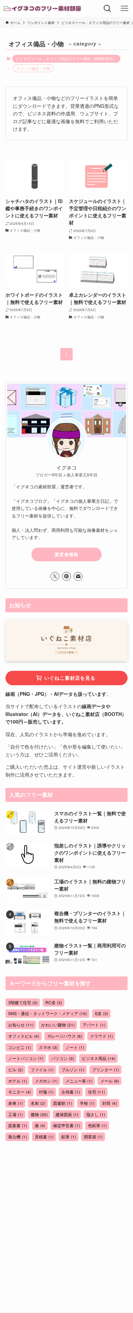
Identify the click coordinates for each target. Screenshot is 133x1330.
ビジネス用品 (98, 1058)
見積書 (44, 1136)
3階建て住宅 (23, 1002)
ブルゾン (72, 1069)
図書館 (62, 1103)
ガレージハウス (64, 1036)
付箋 (46, 1092)
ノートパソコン (25, 1058)
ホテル (17, 1081)
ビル (15, 1069)
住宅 (96, 1092)
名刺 (38, 1103)
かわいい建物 (58, 1024)
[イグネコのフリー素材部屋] (46, 8)
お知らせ (20, 1024)
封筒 (109, 1103)
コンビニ (19, 1047)
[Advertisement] (66, 1217)
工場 (15, 1114)
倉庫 (15, 1103)
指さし (95, 1114)
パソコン (62, 1058)
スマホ (48, 1047)
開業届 (93, 1136)
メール (109, 1081)
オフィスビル (23, 1036)
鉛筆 (68, 1136)
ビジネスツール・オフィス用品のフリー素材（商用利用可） (66, 58)
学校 (87, 1103)
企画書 (70, 1092)
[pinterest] (66, 576)
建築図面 (67, 1114)
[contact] (78, 576)
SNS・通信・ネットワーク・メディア (47, 1013)
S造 (101, 1013)
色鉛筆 (97, 1125)
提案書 (17, 1125)
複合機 (17, 1136)
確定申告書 (66, 1125)
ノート (74, 1047)
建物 (39, 1114)
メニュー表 (78, 1081)
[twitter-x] (54, 576)
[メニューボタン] (124, 8)
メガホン (46, 1081)
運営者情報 (66, 554)
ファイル (42, 1069)
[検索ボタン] (107, 8)
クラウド (101, 1036)
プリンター (105, 1069)
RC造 (53, 1002)
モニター (19, 1092)
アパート (94, 1024)
